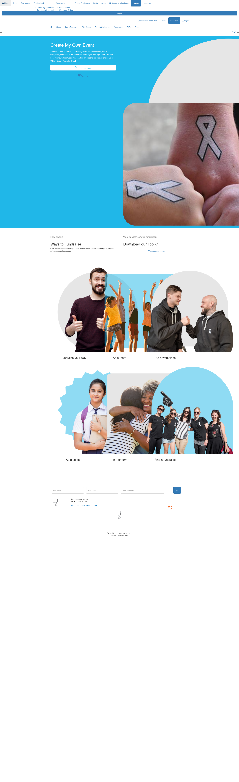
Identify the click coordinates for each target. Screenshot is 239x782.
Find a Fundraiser (83, 67)
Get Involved (39, 3)
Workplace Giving (66, 10)
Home (6, 3)
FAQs (95, 3)
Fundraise (147, 3)
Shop (103, 3)
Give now (83, 75)
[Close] (238, 32)
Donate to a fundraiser (120, 3)
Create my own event (45, 7)
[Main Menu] (1, 32)
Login (119, 13)
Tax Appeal (25, 3)
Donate (136, 3)
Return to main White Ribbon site (84, 505)
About (15, 3)
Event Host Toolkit (156, 251)
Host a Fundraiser (71, 27)
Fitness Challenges (82, 3)
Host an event (64, 7)
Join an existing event (45, 10)
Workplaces (60, 3)
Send (177, 490)
